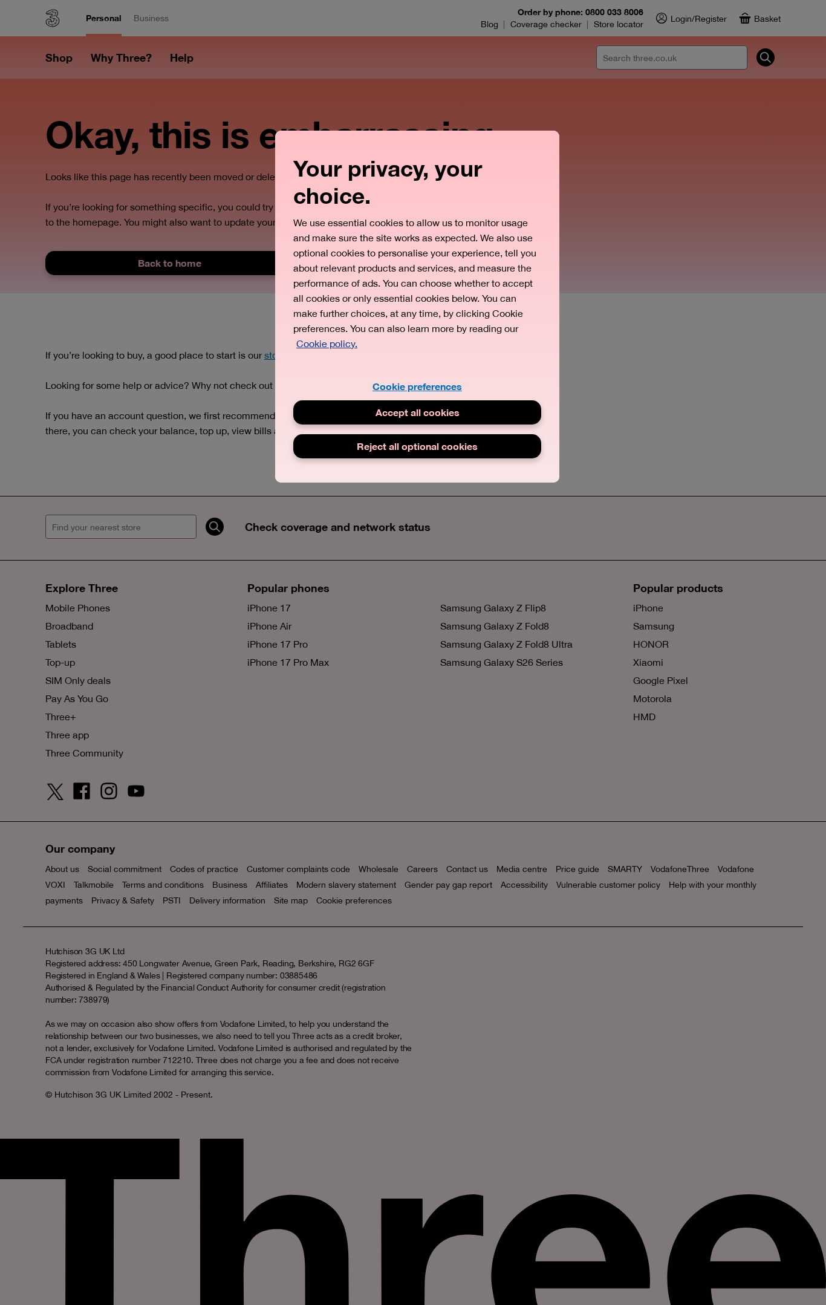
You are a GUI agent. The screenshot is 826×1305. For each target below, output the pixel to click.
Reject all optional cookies (417, 446)
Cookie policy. (326, 343)
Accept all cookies (418, 412)
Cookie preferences (417, 386)
